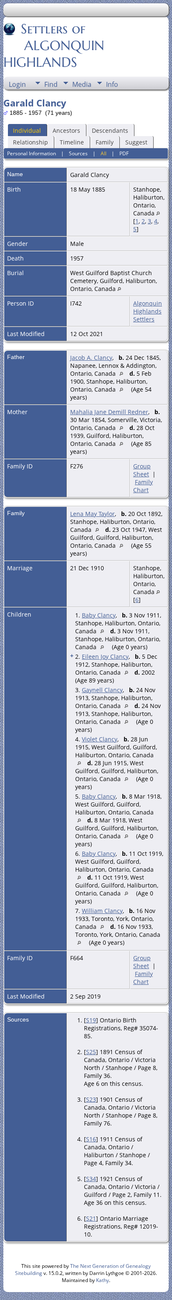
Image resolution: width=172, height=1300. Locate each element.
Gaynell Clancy (102, 690)
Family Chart (143, 486)
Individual (27, 130)
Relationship (30, 142)
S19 (91, 1020)
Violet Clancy (99, 739)
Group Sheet (142, 470)
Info (112, 84)
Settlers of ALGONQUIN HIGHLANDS (53, 45)
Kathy (102, 1280)
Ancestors (66, 130)
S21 (91, 1218)
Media (81, 84)
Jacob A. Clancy (91, 358)
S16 (91, 1139)
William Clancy (102, 911)
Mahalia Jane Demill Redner (109, 412)
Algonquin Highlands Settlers (147, 311)
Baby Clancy (99, 615)
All (103, 153)
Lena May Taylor (92, 514)
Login (17, 84)
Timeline (72, 142)
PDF (124, 153)
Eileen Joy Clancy (105, 656)
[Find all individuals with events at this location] (158, 213)
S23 (91, 1099)
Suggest (136, 142)
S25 (91, 1052)
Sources (78, 153)
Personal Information (31, 153)
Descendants (110, 130)
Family (105, 142)
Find (51, 84)
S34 (91, 1179)
